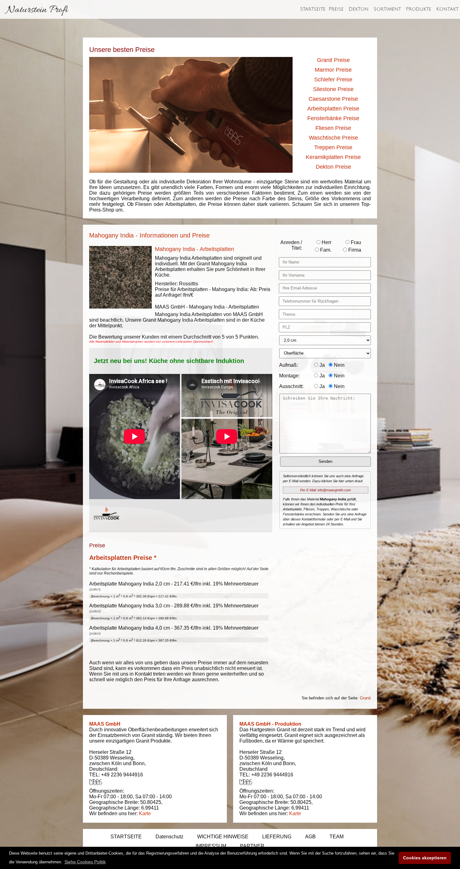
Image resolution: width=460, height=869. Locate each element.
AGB (310, 836)
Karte (145, 813)
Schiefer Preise (333, 79)
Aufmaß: (288, 365)
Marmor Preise (333, 70)
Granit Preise (333, 60)
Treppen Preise (333, 147)
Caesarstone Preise (333, 99)
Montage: (289, 375)
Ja (321, 365)
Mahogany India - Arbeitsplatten (194, 249)
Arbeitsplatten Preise (333, 108)
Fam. (325, 250)
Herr (325, 242)
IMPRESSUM (211, 846)
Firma (354, 250)
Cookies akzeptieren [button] (425, 857)
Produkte (418, 9)
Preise (336, 9)
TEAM (337, 836)
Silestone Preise (333, 89)
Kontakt (447, 9)
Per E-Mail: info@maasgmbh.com (325, 490)
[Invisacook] (106, 525)
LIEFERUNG (276, 836)
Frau (355, 242)
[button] (85, 861)
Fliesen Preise (333, 128)
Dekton (359, 9)
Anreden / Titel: (291, 245)
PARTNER (252, 846)
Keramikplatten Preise (333, 157)
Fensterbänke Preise (333, 118)
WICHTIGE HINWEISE (222, 836)
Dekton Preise (333, 167)
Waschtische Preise (333, 138)
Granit (365, 698)
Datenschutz (169, 836)
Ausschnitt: (291, 386)
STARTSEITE (126, 836)
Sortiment (387, 9)
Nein (339, 365)
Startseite (312, 9)
